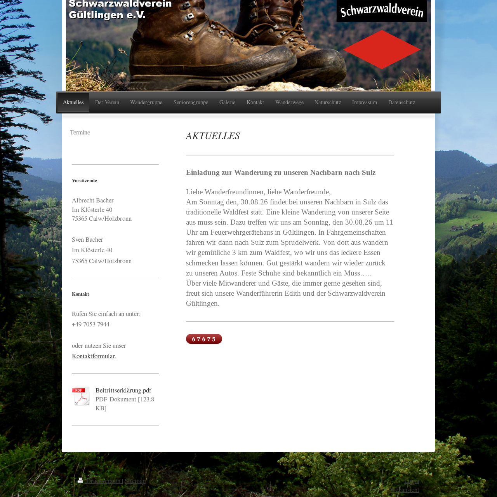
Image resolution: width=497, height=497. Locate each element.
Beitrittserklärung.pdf (123, 390)
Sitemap (135, 480)
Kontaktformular (93, 356)
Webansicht (404, 489)
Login (411, 480)
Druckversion (103, 480)
